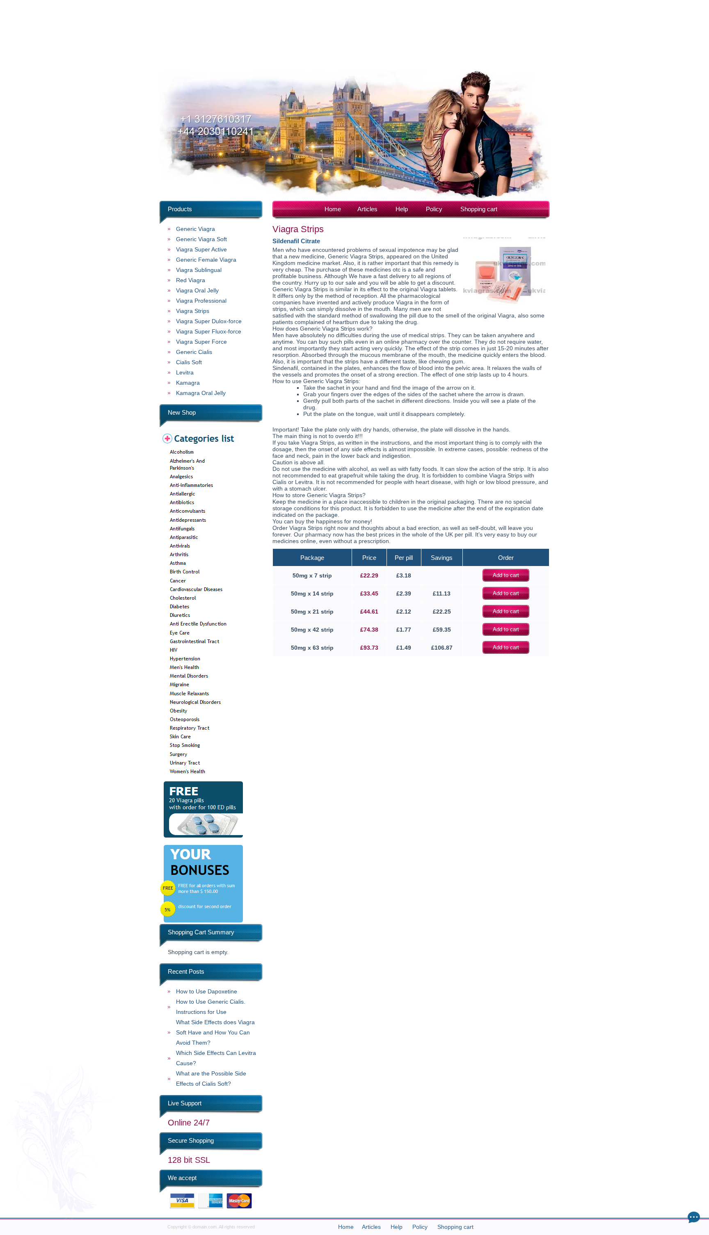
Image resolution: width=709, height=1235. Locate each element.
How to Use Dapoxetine (206, 991)
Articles (367, 208)
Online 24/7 (189, 1122)
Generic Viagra (195, 229)
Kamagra (188, 382)
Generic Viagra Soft (201, 239)
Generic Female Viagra (206, 259)
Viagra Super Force (201, 341)
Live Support (184, 1103)
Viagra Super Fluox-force (208, 331)
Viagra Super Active (201, 249)
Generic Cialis (194, 352)
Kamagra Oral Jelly (201, 393)
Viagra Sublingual (199, 270)
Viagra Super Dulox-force (209, 321)
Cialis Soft (189, 362)
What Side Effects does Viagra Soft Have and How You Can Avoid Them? (215, 1032)
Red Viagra (190, 280)
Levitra (185, 372)
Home (333, 208)
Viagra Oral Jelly (197, 290)
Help (402, 208)
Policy (434, 208)
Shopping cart (478, 208)
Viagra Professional (201, 300)
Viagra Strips (192, 311)
